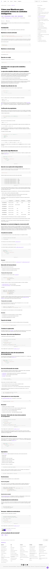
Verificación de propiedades (41, 16)
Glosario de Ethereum (3, 562)
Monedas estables (13, 551)
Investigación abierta (41, 551)
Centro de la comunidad (32, 546)
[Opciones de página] (5, 21)
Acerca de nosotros (5, 566)
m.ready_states (4, 373)
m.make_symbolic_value (5, 284)
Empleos (23, 566)
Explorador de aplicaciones (14, 550)
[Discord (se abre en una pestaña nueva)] (27, 564)
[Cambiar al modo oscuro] (42, 1)
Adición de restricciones (41, 36)
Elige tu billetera (12, 547)
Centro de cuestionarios (4, 559)
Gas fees (2, 554)
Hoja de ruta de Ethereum (42, 547)
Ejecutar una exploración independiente (43, 19)
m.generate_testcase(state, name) (7, 398)
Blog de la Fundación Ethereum (33, 556)
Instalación (39, 7)
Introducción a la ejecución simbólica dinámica (43, 12)
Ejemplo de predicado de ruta (41, 15)
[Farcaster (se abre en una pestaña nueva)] (23, 564)
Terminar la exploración (41, 26)
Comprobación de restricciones (42, 40)
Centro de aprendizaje (4, 546)
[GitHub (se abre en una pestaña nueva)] (21, 564)
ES (45, 1)
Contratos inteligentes (3, 553)
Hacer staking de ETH (13, 559)
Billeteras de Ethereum (3, 550)
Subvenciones (21, 553)
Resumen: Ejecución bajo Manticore (42, 27)
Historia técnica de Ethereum (42, 550)
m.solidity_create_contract (20, 247)
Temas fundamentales (22, 554)
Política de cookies (37, 566)
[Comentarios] (47, 567)
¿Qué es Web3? (3, 551)
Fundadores (21, 559)
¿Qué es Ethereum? (3, 547)
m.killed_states (4, 374)
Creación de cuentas (40, 22)
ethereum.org (3, 542)
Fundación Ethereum (32, 555)
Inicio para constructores (23, 546)
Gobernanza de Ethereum (42, 555)
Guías (11, 546)
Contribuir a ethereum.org (33, 550)
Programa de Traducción (32, 551)
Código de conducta (19, 566)
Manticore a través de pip (41, 9)
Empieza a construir (22, 550)
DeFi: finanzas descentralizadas (14, 554)
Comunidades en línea (32, 547)
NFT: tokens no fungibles (14, 553)
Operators (5, 453)
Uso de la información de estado (42, 30)
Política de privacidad (27, 566)
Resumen (39, 33)
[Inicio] (1, 1)
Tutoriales (9, 5)
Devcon (31, 560)
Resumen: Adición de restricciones (42, 41)
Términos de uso (33, 566)
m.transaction (17, 274)
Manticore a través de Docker (41, 8)
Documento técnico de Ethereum (43, 546)
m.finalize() (12, 330)
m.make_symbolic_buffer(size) (6, 285)
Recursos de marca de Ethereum (12, 566)
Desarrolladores (3, 5)
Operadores (39, 37)
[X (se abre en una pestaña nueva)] (25, 564)
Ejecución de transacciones (41, 23)
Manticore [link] (13, 5)
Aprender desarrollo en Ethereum (24, 551)
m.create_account (18, 241)
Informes (40, 556)
